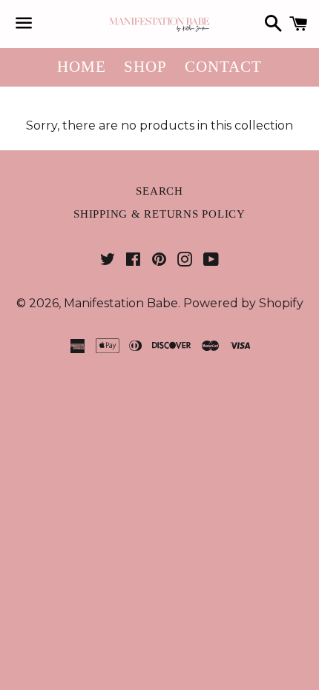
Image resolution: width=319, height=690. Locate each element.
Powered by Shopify (243, 303)
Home (81, 67)
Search (159, 191)
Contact (223, 67)
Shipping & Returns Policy (159, 214)
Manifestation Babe (121, 303)
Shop (145, 67)
